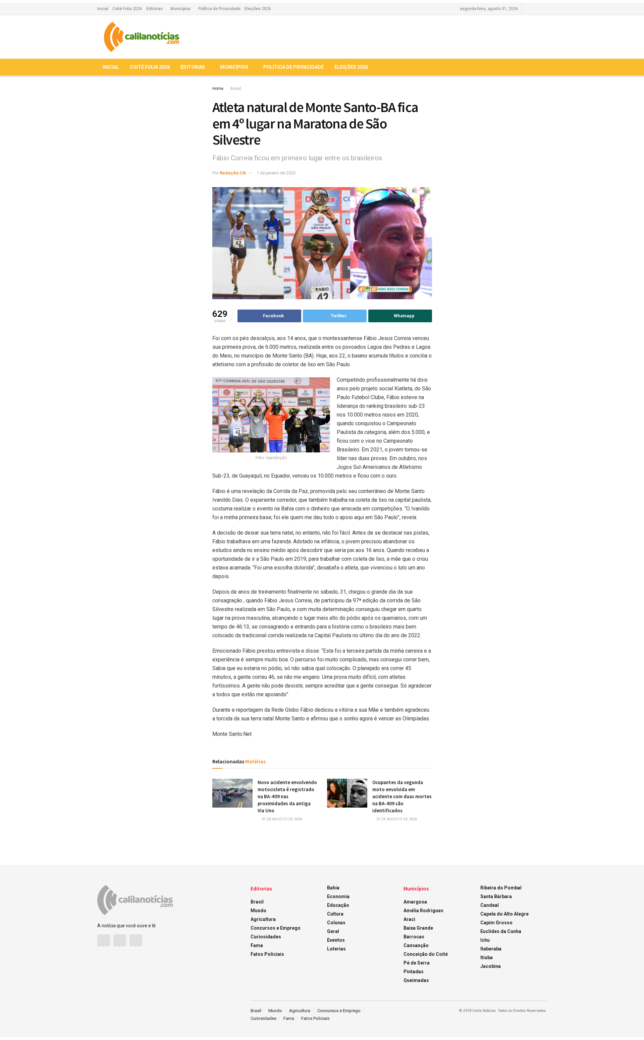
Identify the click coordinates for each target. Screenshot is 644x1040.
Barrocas (414, 936)
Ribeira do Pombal (501, 887)
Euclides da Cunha (500, 931)
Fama (257, 945)
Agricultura (263, 919)
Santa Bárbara (496, 896)
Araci (409, 919)
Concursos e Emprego (276, 928)
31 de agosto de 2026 (281, 819)
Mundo (258, 910)
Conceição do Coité (426, 954)
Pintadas (414, 971)
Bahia (333, 887)
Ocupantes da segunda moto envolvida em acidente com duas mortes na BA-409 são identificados (402, 796)
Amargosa (415, 902)
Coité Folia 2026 (127, 8)
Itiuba (486, 957)
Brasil (235, 88)
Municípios (180, 8)
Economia (338, 896)
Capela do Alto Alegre (504, 914)
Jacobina (490, 966)
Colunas (336, 922)
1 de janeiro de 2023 (276, 172)
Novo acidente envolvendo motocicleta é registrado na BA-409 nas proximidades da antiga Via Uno (287, 796)
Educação (338, 905)
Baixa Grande (418, 928)
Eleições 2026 (258, 8)
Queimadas (416, 980)
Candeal (489, 905)
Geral (333, 931)
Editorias (154, 8)
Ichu (485, 940)
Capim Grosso (496, 922)
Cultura (335, 914)
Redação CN (233, 172)
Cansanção (416, 945)
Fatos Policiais (267, 954)
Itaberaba (490, 948)
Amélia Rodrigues (423, 910)
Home (217, 88)
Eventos (336, 940)
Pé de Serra (417, 963)
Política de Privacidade (219, 8)
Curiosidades (266, 936)
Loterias (336, 948)
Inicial (102, 8)
